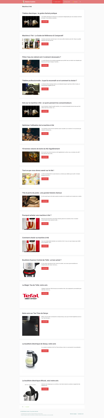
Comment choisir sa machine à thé (35, 238)
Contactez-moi (80, 413)
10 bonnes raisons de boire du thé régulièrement (41, 149)
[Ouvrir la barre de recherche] (80, 2)
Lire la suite (45, 21)
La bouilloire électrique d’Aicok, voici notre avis (40, 381)
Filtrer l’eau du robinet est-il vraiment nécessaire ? (41, 57)
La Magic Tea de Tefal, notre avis (34, 285)
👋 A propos (75, 1)
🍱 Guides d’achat (56, 1)
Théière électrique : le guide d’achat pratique (39, 13)
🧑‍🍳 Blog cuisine (67, 1)
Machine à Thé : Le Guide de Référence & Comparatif (42, 36)
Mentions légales (73, 413)
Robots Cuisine (30, 2)
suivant (27, 406)
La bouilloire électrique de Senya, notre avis (39, 344)
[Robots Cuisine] (23, 2)
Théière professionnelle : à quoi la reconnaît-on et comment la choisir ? (49, 81)
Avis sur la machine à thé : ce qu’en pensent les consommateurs (47, 103)
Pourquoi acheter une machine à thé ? (36, 215)
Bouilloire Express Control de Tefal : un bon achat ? (41, 260)
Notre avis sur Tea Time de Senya (35, 313)
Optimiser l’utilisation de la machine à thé (38, 125)
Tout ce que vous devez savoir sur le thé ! (38, 170)
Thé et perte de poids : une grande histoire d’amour (42, 193)
